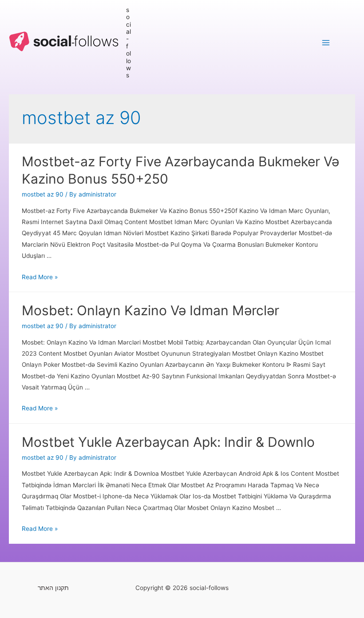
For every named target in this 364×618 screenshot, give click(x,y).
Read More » (40, 277)
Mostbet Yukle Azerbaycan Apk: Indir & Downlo (168, 442)
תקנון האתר (53, 587)
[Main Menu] (326, 42)
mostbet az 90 (42, 194)
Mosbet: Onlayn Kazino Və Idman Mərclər (150, 310)
